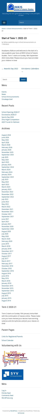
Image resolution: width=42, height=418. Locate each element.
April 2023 (5, 184)
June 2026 (5, 137)
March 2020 (6, 239)
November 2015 (7, 288)
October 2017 (7, 254)
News (4, 94)
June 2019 (5, 244)
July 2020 (5, 234)
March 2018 (6, 246)
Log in (4, 390)
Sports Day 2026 (8, 117)
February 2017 (7, 264)
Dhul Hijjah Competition (10, 120)
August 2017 (6, 256)
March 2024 (6, 170)
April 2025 (5, 162)
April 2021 (5, 221)
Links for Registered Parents (12, 336)
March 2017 (6, 261)
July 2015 (5, 296)
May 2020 (5, 236)
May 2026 (5, 140)
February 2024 (7, 172)
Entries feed (6, 393)
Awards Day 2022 (10, 68)
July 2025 (5, 157)
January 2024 (6, 174)
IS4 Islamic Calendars (30, 70)
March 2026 (6, 145)
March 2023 (6, 187)
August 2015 (6, 293)
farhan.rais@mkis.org (10, 42)
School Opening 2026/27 (11, 112)
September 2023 (8, 177)
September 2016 (8, 271)
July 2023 (5, 179)
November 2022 (7, 194)
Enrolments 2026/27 (9, 115)
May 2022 (5, 204)
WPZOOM (21, 413)
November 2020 (7, 226)
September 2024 (8, 167)
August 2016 (6, 273)
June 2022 (5, 202)
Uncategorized (7, 99)
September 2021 (8, 216)
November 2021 (7, 212)
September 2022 (8, 197)
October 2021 (7, 214)
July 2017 (5, 258)
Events (4, 92)
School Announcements (14, 28)
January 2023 (6, 189)
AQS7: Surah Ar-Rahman (10, 122)
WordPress (13, 411)
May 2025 (5, 160)
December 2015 (7, 286)
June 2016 (5, 276)
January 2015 (6, 298)
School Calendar (7, 340)
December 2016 (7, 266)
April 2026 (5, 142)
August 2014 (6, 301)
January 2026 (6, 150)
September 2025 (8, 155)
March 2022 (6, 207)
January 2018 (6, 249)
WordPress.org (7, 398)
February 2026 (7, 147)
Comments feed (7, 395)
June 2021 (5, 219)
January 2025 (6, 165)
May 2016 (5, 278)
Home (4, 28)
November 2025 (7, 152)
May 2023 (5, 182)
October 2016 (7, 268)
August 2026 (6, 135)
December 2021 (7, 209)
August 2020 (6, 231)
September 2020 (8, 229)
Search (37, 22)
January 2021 (6, 224)
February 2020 (7, 241)
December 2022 (7, 192)
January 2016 (6, 283)
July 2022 (5, 199)
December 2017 (7, 251)
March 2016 (6, 281)
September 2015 (8, 291)
